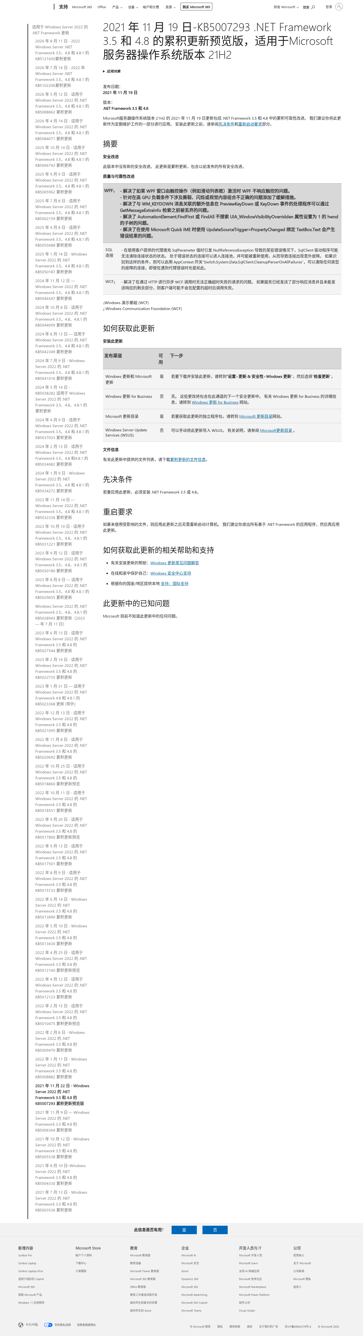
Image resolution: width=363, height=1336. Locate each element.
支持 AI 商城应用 (249, 1271)
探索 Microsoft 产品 (30, 1295)
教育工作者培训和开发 (143, 1295)
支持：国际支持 (174, 583)
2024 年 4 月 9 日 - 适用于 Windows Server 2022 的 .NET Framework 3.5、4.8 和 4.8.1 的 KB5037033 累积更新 (62, 428)
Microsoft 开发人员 (250, 1255)
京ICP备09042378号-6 (298, 1326)
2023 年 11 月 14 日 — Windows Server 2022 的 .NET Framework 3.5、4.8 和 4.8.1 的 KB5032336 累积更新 (62, 508)
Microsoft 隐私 (302, 1279)
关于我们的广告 (268, 1326)
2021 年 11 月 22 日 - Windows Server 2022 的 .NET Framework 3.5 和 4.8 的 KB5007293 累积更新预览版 (62, 1094)
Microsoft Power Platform (254, 1295)
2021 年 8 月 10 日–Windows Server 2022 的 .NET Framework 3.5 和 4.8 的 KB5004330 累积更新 (60, 1174)
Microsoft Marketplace (252, 1287)
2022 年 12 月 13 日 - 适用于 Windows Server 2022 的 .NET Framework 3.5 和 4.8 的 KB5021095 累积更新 (61, 721)
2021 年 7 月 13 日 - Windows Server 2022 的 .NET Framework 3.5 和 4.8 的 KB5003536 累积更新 (61, 1201)
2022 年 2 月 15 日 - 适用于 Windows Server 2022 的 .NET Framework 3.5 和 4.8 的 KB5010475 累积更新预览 (61, 1014)
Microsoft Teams (192, 1310)
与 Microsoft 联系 (200, 1326)
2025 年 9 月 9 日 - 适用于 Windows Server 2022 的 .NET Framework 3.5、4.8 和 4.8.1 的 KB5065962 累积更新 (62, 182)
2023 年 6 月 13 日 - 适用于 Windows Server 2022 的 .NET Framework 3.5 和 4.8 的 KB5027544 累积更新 (61, 641)
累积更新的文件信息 (188, 459)
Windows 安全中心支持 (170, 573)
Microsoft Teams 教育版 (144, 1271)
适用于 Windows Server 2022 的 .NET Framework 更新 (60, 29)
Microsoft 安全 (190, 1263)
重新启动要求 (250, 124)
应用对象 (114, 71)
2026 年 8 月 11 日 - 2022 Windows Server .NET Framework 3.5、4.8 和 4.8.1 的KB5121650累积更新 (62, 49)
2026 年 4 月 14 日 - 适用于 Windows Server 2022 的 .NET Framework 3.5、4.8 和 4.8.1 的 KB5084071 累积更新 (62, 129)
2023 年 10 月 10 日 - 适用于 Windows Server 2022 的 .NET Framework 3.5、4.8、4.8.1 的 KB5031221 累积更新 (61, 535)
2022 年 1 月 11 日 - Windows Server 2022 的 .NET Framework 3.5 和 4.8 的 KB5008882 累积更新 (61, 1067)
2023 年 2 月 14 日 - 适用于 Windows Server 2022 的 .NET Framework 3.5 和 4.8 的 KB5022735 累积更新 (61, 668)
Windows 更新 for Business (215, 402)
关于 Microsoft (302, 1263)
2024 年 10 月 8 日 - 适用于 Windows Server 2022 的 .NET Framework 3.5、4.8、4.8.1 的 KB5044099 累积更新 (61, 316)
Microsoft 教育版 (140, 1255)
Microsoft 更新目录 (255, 416)
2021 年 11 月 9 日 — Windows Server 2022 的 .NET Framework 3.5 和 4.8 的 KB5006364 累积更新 (62, 1121)
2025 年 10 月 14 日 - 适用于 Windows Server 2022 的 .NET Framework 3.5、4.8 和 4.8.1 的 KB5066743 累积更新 (62, 156)
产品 (115, 7)
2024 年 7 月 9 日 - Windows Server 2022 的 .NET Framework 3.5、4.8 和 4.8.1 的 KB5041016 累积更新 (62, 369)
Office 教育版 (138, 1287)
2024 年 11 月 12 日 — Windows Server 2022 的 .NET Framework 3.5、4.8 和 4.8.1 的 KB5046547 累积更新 (62, 289)
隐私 (220, 1326)
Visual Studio (247, 1310)
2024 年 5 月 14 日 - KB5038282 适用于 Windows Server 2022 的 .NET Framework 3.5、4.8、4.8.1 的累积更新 (61, 398)
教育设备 (135, 1263)
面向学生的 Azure (140, 1310)
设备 (131, 7)
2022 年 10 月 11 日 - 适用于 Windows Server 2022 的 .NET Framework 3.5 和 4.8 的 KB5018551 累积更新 (61, 801)
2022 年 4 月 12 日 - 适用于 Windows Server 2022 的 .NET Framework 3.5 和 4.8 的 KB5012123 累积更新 (61, 987)
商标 (249, 1326)
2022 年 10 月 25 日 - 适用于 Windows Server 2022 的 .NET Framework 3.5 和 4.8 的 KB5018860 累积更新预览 (61, 774)
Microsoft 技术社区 (250, 1279)
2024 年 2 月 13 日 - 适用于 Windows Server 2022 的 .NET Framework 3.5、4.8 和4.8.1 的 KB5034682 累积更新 (61, 455)
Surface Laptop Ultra (30, 1271)
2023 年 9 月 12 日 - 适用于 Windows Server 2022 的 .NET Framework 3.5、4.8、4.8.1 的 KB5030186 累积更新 (61, 561)
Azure (185, 1271)
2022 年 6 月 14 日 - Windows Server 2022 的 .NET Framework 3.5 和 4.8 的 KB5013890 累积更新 (61, 908)
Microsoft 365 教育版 (143, 1279)
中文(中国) (32, 1324)
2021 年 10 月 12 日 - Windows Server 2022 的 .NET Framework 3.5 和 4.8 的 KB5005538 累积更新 (62, 1147)
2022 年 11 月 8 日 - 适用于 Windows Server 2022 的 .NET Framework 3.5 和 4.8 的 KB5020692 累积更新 (61, 748)
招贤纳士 (298, 1255)
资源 (168, 7)
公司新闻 (298, 1271)
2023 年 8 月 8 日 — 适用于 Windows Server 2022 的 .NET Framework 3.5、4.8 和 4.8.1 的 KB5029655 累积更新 (62, 588)
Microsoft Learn (248, 1263)
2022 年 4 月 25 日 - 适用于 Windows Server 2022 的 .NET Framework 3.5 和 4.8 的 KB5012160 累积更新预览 (61, 961)
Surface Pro (25, 1255)
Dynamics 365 (190, 1279)
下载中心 (81, 1263)
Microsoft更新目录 (276, 430)
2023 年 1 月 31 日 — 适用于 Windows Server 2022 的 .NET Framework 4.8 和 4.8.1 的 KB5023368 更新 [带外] (61, 694)
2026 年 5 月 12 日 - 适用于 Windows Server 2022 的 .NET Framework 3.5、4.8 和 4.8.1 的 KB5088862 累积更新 (62, 103)
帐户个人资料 (84, 1255)
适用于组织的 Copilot (31, 1279)
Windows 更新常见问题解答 (174, 562)
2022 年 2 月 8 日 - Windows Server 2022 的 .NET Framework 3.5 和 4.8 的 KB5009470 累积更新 (60, 1041)
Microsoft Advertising (194, 1295)
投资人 (297, 1287)
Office (102, 7)
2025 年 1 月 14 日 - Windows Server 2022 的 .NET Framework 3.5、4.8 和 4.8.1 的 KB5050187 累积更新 (62, 262)
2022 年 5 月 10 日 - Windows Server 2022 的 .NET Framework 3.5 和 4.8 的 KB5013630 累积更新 (61, 934)
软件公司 (244, 1302)
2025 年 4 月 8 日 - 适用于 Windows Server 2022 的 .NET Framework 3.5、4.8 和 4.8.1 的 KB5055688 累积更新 (62, 236)
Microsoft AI (189, 1255)
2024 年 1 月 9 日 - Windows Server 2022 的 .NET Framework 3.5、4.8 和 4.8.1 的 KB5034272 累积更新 (62, 481)
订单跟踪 (81, 1271)
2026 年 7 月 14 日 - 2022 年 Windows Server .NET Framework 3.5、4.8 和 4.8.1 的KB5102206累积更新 (62, 76)
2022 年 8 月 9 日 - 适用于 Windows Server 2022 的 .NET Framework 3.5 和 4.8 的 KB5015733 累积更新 (61, 881)
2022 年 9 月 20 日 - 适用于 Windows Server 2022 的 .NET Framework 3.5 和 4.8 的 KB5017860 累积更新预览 (61, 828)
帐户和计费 (151, 7)
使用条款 (234, 1326)
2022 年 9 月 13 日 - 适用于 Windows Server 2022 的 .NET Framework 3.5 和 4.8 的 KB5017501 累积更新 (61, 854)
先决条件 (226, 124)
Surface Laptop (27, 1263)
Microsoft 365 (82, 7)
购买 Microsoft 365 (196, 7)
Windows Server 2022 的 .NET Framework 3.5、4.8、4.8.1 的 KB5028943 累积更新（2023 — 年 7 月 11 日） (61, 615)
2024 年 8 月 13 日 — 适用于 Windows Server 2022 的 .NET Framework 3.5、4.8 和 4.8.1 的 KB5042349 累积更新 (62, 342)
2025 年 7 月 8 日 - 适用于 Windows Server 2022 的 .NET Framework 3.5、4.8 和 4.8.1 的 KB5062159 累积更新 (62, 209)
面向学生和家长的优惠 (143, 1302)
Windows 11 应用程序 (31, 1302)
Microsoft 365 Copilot (194, 1302)
